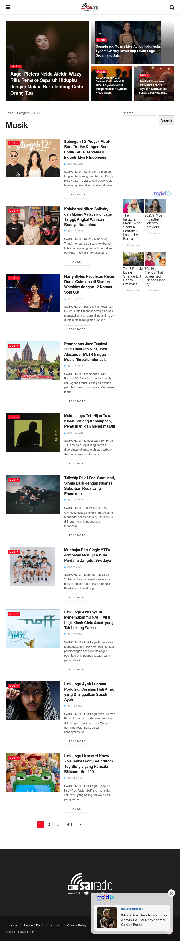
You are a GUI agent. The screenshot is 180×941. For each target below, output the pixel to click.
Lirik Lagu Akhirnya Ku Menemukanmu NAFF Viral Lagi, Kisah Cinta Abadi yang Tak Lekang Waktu (89, 619)
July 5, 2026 (74, 706)
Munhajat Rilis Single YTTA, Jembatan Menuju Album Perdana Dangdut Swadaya (87, 555)
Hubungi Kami (33, 925)
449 (69, 824)
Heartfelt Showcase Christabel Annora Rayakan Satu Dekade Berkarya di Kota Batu (153, 87)
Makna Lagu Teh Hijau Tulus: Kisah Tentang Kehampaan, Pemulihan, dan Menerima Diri (89, 421)
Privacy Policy (76, 925)
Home (9, 113)
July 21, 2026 (74, 163)
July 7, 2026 (74, 634)
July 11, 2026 (74, 500)
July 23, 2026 (106, 100)
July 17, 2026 (74, 298)
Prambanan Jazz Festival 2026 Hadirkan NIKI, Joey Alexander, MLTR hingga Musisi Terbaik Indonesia (85, 351)
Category (23, 113)
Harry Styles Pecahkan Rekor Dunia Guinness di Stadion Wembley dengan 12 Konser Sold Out (89, 284)
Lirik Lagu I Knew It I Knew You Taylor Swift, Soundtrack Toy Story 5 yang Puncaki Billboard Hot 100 (88, 763)
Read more (77, 194)
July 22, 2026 (149, 100)
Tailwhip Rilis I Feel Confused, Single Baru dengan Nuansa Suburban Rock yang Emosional (89, 485)
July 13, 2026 (74, 432)
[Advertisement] (148, 157)
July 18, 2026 (74, 231)
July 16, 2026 (74, 366)
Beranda (11, 925)
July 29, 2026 (20, 100)
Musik (16, 66)
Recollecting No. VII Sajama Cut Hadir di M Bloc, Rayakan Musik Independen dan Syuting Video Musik (111, 85)
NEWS (55, 925)
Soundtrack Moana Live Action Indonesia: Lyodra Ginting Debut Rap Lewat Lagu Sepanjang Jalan (128, 50)
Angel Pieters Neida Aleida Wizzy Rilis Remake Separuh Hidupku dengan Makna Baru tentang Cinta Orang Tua (46, 83)
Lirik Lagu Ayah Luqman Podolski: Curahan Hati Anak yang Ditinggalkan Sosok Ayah (89, 691)
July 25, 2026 (106, 63)
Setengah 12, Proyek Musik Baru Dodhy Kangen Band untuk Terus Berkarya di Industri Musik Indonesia (87, 149)
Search (128, 113)
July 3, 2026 (74, 778)
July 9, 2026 (74, 566)
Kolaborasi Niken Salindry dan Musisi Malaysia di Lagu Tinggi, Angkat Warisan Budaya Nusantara (88, 216)
